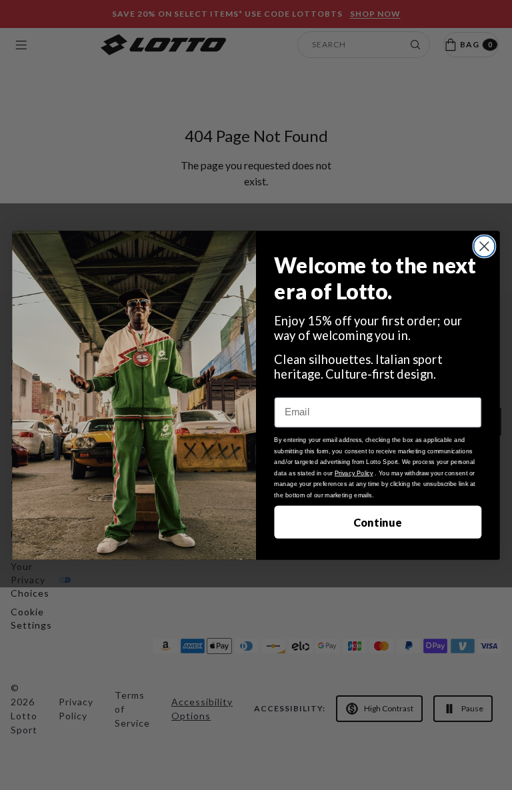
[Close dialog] (484, 246)
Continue (377, 522)
